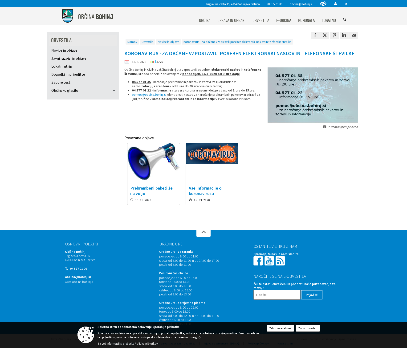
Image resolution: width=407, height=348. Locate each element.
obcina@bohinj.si (301, 4)
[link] (315, 35)
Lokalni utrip (61, 66)
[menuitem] (204, 16)
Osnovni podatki (81, 244)
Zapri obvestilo (307, 328)
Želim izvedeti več (280, 328)
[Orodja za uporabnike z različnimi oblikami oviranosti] (323, 3)
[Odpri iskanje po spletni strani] (344, 19)
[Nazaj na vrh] (203, 233)
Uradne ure (170, 244)
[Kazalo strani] (335, 3)
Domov (132, 42)
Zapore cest (60, 82)
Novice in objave (168, 42)
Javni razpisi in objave (68, 58)
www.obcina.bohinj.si (79, 282)
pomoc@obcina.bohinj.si (149, 94)
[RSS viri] (281, 260)
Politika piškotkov (146, 344)
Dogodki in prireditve (68, 74)
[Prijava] (346, 3)
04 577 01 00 (274, 4)
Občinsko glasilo (64, 90)
